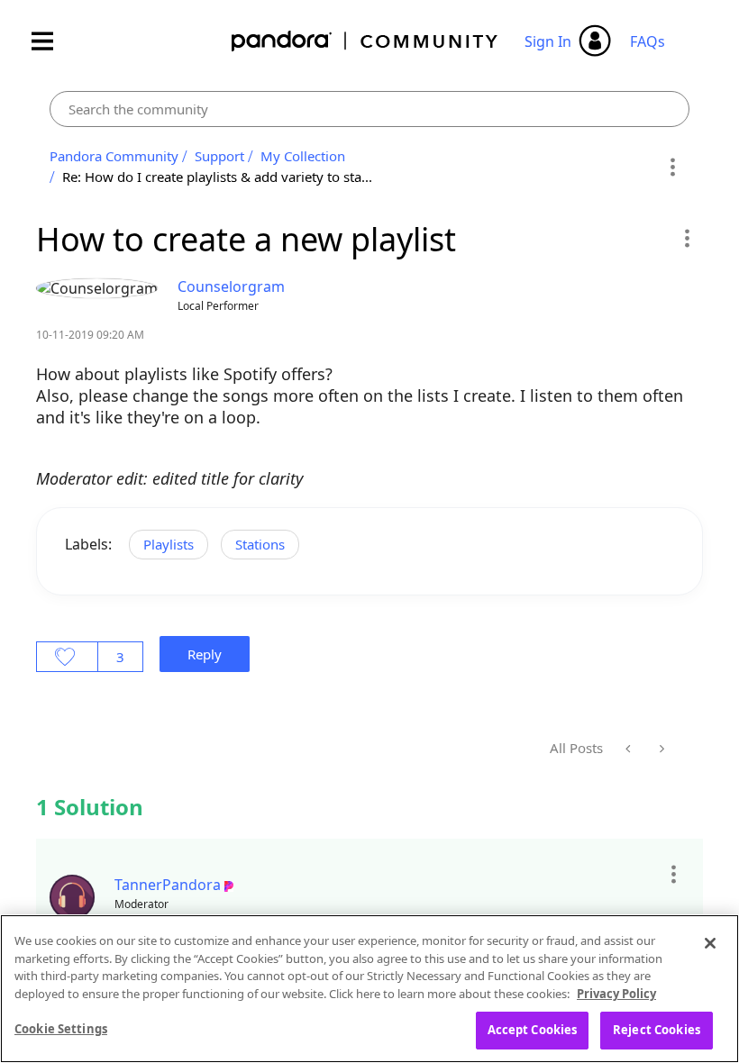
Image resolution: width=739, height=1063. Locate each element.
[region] (369, 988)
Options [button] (672, 167)
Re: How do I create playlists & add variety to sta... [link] (217, 177)
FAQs (647, 41)
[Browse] (51, 41)
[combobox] (369, 109)
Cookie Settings (60, 1029)
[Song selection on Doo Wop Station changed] (629, 749)
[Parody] (660, 749)
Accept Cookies (533, 1030)
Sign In (548, 41)
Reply (204, 654)
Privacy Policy (616, 994)
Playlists (168, 544)
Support (219, 156)
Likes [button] (67, 656)
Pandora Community (365, 41)
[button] (686, 238)
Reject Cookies (656, 1030)
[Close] (710, 943)
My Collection (302, 156)
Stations (260, 544)
